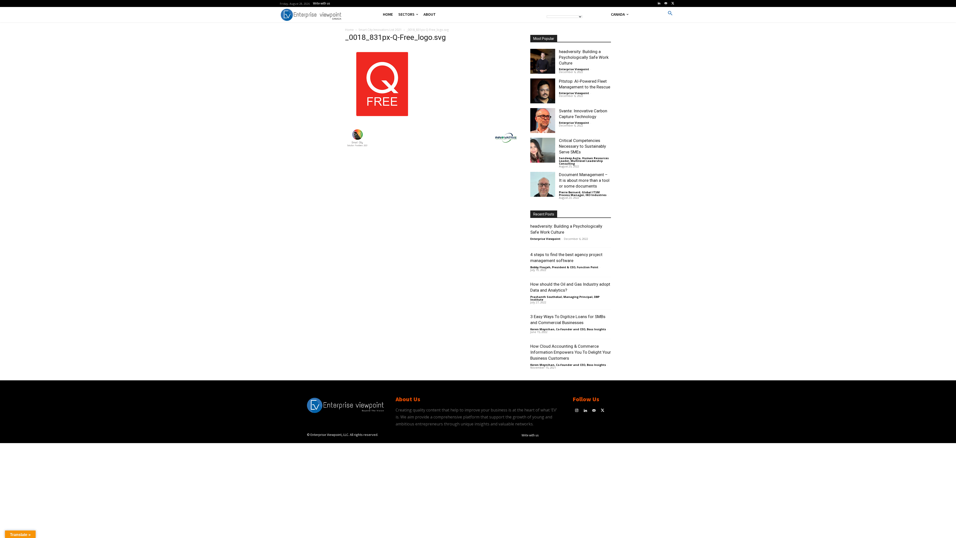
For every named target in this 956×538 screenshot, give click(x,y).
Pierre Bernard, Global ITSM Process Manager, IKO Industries (582, 193)
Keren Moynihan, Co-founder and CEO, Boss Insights (568, 329)
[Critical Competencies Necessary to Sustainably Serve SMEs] (542, 150)
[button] (670, 13)
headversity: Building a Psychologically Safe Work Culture (583, 57)
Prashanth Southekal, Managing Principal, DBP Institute (564, 298)
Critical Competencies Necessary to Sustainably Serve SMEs (582, 146)
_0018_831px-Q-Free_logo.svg (395, 37)
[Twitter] (672, 3)
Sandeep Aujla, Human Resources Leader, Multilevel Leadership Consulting (584, 160)
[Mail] (665, 3)
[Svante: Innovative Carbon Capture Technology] (542, 120)
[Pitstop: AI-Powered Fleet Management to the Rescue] (542, 90)
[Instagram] (577, 410)
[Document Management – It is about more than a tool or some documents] (542, 184)
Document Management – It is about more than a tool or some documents (584, 180)
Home (349, 30)
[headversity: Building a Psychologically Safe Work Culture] (542, 61)
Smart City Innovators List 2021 (380, 30)
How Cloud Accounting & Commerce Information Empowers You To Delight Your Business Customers (570, 352)
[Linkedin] (659, 3)
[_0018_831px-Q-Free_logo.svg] (382, 120)
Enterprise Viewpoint (574, 69)
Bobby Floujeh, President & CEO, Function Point (564, 267)
